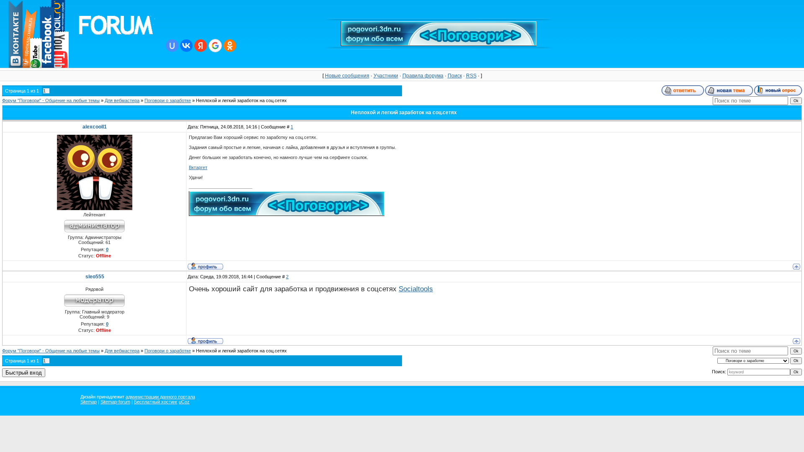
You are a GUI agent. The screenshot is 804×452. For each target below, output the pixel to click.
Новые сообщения (347, 76)
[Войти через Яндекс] (200, 45)
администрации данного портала (160, 396)
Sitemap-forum (115, 401)
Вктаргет (198, 167)
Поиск (455, 76)
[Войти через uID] (172, 45)
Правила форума (422, 76)
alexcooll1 (94, 127)
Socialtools (416, 289)
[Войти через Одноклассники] (230, 45)
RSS (471, 76)
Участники (386, 76)
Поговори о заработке (167, 100)
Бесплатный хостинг (156, 401)
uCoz (184, 401)
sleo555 (94, 277)
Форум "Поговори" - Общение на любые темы (51, 100)
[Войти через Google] (215, 45)
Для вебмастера (122, 100)
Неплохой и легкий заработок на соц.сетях (241, 100)
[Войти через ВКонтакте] (186, 45)
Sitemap (88, 401)
